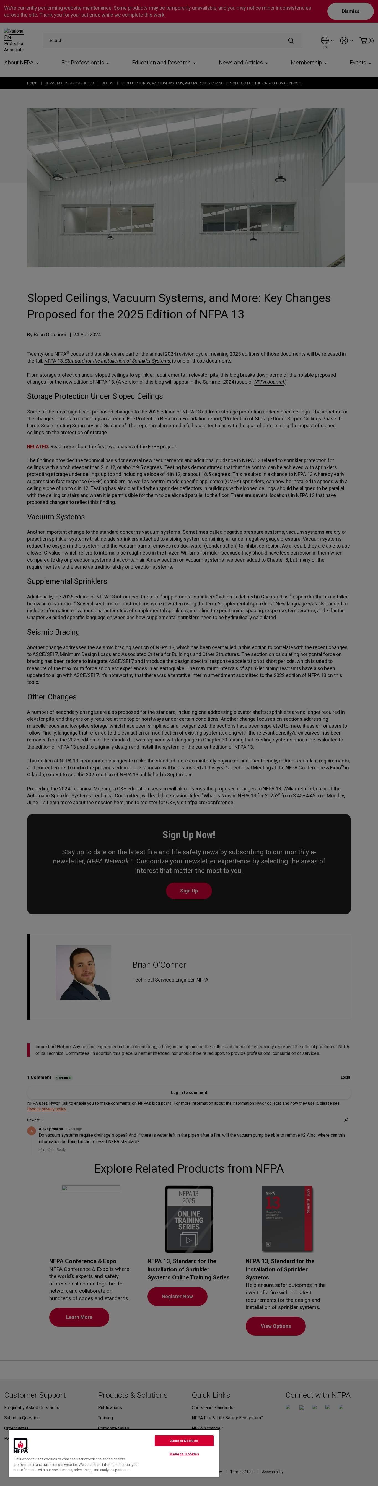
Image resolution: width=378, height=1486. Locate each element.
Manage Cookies (184, 1454)
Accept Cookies (184, 1441)
